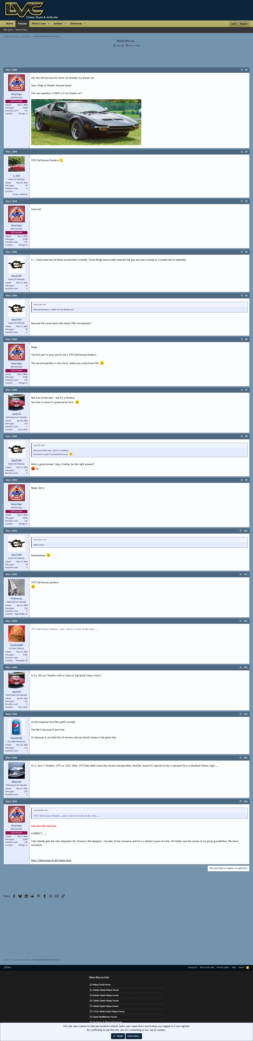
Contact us (192, 967)
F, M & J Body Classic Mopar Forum (109, 1012)
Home (9, 23)
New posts (8, 30)
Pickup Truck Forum (102, 985)
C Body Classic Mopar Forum (106, 1001)
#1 (246, 70)
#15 (245, 758)
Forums (22, 23)
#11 (245, 574)
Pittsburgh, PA (22, 661)
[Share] (241, 70)
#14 (245, 714)
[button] (48, 23)
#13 (245, 667)
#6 (246, 339)
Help (234, 967)
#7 (246, 390)
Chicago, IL (23, 114)
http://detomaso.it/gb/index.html (51, 860)
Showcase (76, 23)
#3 (246, 201)
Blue (8, 967)
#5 (246, 296)
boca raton (23, 430)
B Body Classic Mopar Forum (106, 995)
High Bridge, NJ (21, 614)
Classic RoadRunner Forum (105, 1017)
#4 (246, 252)
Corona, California (20, 194)
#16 (245, 801)
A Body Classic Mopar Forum (106, 990)
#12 (245, 621)
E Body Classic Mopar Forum (106, 1006)
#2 (246, 152)
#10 (245, 531)
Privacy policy (223, 967)
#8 (246, 436)
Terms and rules (207, 967)
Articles (58, 23)
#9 (246, 480)
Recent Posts (21, 30)
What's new (39, 23)
